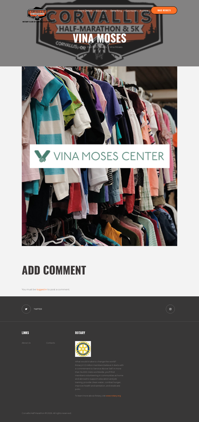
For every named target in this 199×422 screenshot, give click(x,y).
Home (80, 46)
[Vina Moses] (99, 156)
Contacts (50, 343)
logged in (42, 289)
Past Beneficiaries (97, 46)
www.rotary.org (113, 395)
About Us (26, 343)
